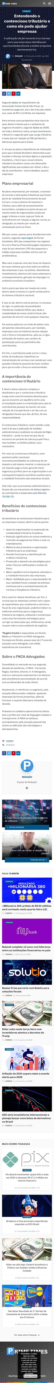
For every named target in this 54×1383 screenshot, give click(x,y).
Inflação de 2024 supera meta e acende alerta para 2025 (25, 1075)
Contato (41, 1376)
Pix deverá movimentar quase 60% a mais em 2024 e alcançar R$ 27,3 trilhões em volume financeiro (27, 1177)
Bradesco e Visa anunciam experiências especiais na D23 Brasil (27, 1222)
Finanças (26, 11)
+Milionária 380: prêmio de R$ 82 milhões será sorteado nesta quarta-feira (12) (26, 907)
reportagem (27, 238)
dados (15, 102)
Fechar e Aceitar (30, 1376)
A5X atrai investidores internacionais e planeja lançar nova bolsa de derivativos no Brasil (26, 1118)
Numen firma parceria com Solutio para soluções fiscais (25, 990)
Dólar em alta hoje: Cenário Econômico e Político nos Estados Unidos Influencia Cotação (27, 1267)
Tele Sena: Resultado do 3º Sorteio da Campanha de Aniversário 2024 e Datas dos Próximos (27, 1314)
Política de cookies (31, 1372)
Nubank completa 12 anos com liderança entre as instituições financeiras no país (26, 948)
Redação (19, 56)
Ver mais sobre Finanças (25, 1335)
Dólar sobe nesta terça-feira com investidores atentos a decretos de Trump (23, 1032)
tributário (11, 745)
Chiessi (8, 913)
